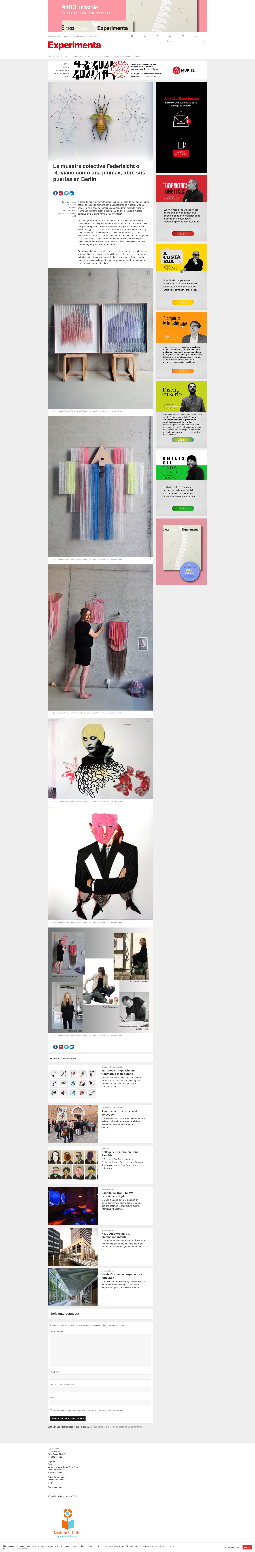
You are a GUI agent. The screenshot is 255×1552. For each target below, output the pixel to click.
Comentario (57, 1332)
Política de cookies (55, 1473)
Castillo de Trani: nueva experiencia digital (117, 1194)
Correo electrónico (62, 1385)
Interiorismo (85, 56)
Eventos (107, 56)
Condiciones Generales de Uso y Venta (63, 1467)
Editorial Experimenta (56, 1480)
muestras (71, 213)
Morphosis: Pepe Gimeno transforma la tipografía (118, 1072)
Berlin (73, 210)
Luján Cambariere (69, 202)
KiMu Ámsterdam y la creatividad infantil (115, 1235)
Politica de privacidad (56, 1470)
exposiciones (62, 213)
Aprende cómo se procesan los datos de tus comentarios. (116, 1427)
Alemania (66, 210)
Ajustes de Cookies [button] (232, 1547)
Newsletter (127, 56)
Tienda (138, 56)
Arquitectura (62, 56)
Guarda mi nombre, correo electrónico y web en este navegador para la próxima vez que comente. (88, 1410)
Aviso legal (52, 1464)
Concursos (96, 56)
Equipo (50, 1483)
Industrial (73, 56)
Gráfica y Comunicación (112, 1067)
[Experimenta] (74, 45)
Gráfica (51, 56)
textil (74, 216)
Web (52, 1398)
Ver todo (117, 56)
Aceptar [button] (247, 1547)
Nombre (55, 1372)
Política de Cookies (19, 1549)
